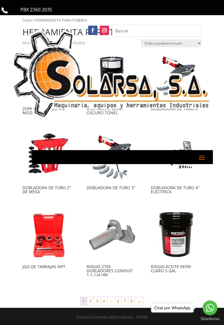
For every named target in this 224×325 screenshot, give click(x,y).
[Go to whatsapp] (210, 308)
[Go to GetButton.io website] (210, 319)
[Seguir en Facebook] (92, 30)
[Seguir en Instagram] (104, 30)
